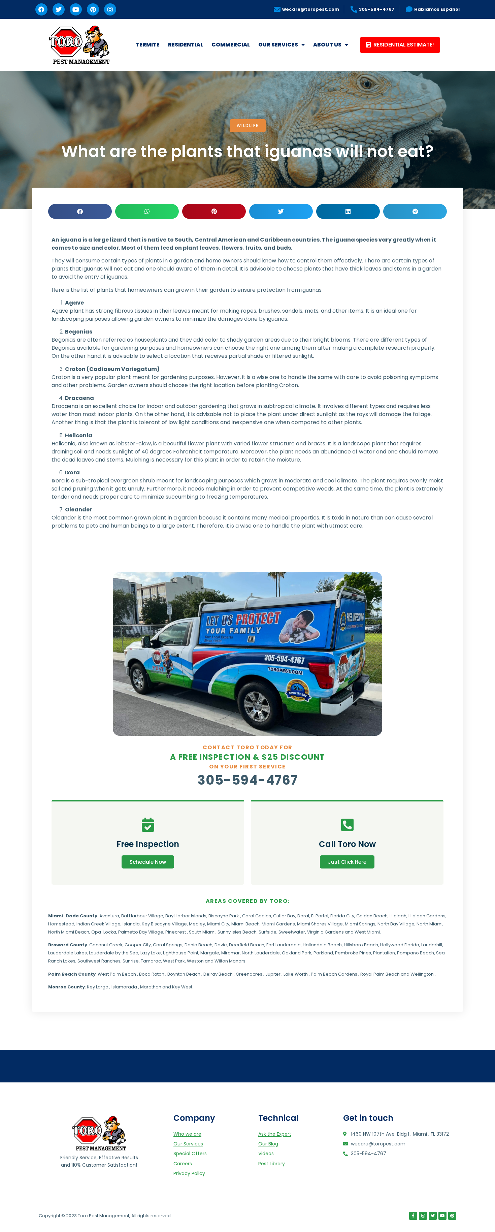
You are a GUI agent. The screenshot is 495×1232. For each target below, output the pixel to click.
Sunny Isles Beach (237, 932)
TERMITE (148, 45)
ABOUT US (327, 45)
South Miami (202, 932)
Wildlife (248, 125)
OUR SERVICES (278, 45)
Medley (197, 924)
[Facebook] (41, 9)
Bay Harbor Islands (185, 916)
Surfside (267, 932)
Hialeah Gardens (427, 916)
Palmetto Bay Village (140, 932)
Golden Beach (372, 916)
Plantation (384, 953)
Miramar (230, 953)
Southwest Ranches (99, 961)
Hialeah (398, 916)
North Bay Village (396, 924)
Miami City (218, 924)
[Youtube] (76, 9)
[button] (80, 211)
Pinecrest (175, 932)
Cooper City (138, 945)
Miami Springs (360, 924)
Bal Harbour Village (142, 916)
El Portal (319, 916)
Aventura (109, 916)
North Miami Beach (68, 932)
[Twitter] (59, 9)
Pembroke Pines (353, 953)
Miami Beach (245, 924)
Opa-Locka (103, 932)
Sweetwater (291, 932)
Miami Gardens (278, 924)
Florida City (342, 916)
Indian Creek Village (98, 924)
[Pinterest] (93, 9)
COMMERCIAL (230, 45)
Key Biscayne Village (164, 924)
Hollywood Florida (399, 945)
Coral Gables (256, 916)
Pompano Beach (415, 953)
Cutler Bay (284, 916)
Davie (220, 945)
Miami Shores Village (320, 924)
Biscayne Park (223, 916)
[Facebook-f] (413, 1216)
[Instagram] (110, 9)
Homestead (61, 924)
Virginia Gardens (325, 932)
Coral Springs (168, 945)
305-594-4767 (247, 780)
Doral (303, 916)
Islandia (131, 924)
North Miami (429, 924)
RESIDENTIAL (185, 45)
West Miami (367, 932)
